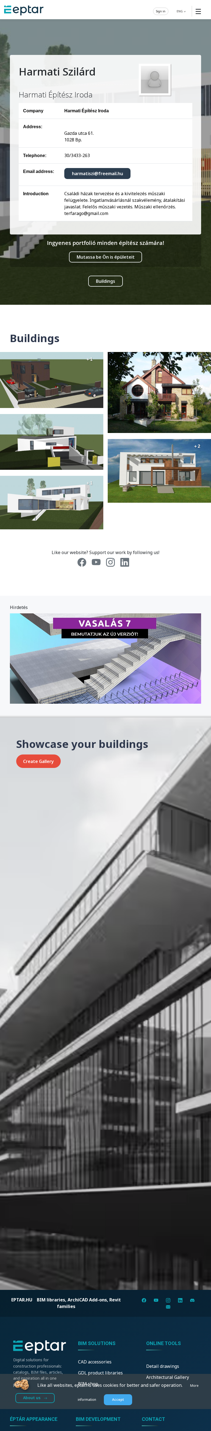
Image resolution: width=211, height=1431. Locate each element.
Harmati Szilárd (57, 71)
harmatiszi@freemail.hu (97, 174)
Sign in (160, 11)
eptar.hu (21, 1300)
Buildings (105, 281)
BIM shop (88, 1384)
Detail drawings (162, 1366)
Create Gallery (38, 761)
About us (32, 1397)
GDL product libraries (100, 1373)
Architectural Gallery (167, 1377)
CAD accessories (95, 1362)
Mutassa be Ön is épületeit (106, 257)
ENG (180, 11)
